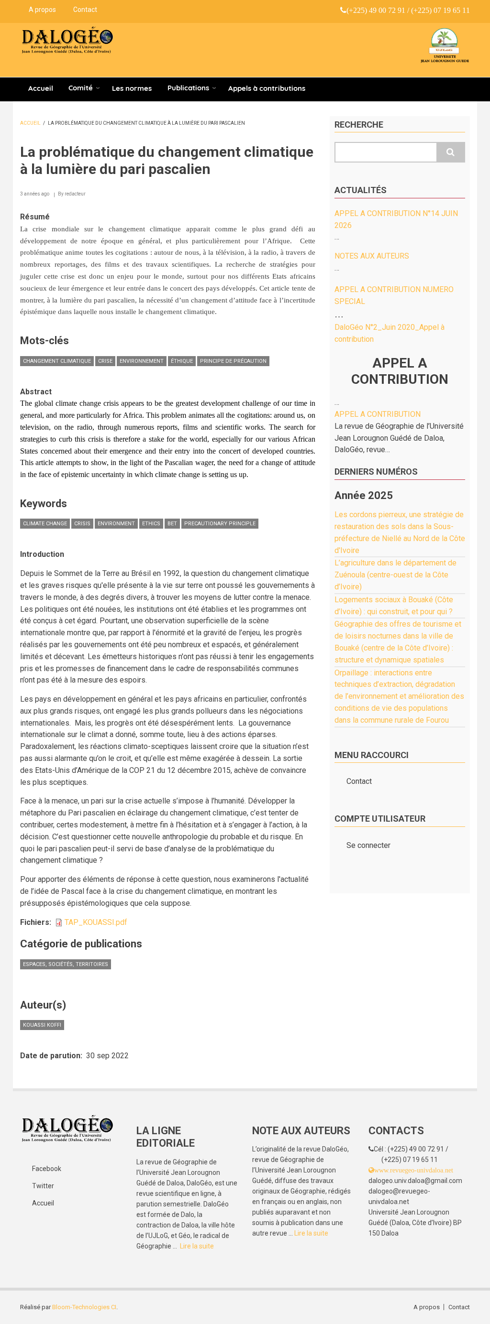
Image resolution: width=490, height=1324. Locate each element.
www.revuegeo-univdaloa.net (413, 1170)
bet (172, 524)
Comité (80, 87)
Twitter (43, 1186)
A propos (42, 9)
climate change (45, 524)
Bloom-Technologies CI (84, 1307)
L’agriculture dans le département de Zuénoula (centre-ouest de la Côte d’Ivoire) (395, 574)
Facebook (46, 1168)
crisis (82, 524)
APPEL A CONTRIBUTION (377, 414)
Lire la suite (197, 1246)
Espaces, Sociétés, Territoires (65, 964)
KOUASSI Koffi (42, 1025)
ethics (151, 524)
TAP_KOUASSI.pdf (96, 922)
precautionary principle (220, 524)
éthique (182, 361)
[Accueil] (67, 40)
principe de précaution (233, 361)
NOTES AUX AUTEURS (371, 255)
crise (105, 361)
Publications (188, 87)
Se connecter (368, 845)
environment (116, 524)
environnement (142, 361)
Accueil (40, 88)
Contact (85, 9)
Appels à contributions (266, 88)
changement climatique (57, 361)
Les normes (132, 88)
